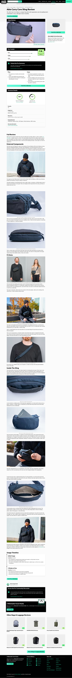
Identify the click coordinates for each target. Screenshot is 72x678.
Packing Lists (44, 1)
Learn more (53, 3)
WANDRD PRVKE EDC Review (32, 630)
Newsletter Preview (41, 604)
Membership (68, 1)
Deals (40, 1)
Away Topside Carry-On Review (53, 630)
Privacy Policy (58, 669)
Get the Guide (10, 609)
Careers (57, 658)
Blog (57, 1)
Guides (49, 1)
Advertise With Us (50, 658)
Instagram (34, 102)
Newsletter (49, 666)
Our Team (48, 668)
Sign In (63, 1)
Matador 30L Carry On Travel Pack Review (35, 647)
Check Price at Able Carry (12, 16)
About (60, 1)
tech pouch (41, 547)
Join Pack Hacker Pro (14, 68)
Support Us (58, 660)
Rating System (58, 668)
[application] (26, 32)
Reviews (53, 1)
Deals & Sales (58, 664)
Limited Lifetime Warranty (12, 125)
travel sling (26, 150)
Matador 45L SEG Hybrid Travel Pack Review (15, 647)
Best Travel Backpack (51, 669)
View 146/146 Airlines (19, 102)
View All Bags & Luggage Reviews (36, 651)
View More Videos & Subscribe (39, 44)
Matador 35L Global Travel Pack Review (54, 647)
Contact (57, 666)
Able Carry (30, 7)
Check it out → (52, 41)
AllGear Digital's (18, 674)
